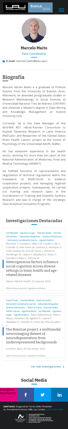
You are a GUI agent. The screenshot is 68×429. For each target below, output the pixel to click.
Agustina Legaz (27, 232)
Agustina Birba (29, 311)
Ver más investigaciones (46, 366)
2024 (8, 288)
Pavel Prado (12, 300)
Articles (41, 288)
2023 (8, 356)
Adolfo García (13, 311)
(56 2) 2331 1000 (55, 409)
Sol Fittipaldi (12, 232)
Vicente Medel (27, 300)
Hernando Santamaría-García (22, 240)
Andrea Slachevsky (52, 236)
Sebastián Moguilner (29, 236)
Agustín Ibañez (46, 240)
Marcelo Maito (44, 232)
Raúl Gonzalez (44, 300)
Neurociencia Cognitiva (24, 288)
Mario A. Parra (34, 307)
